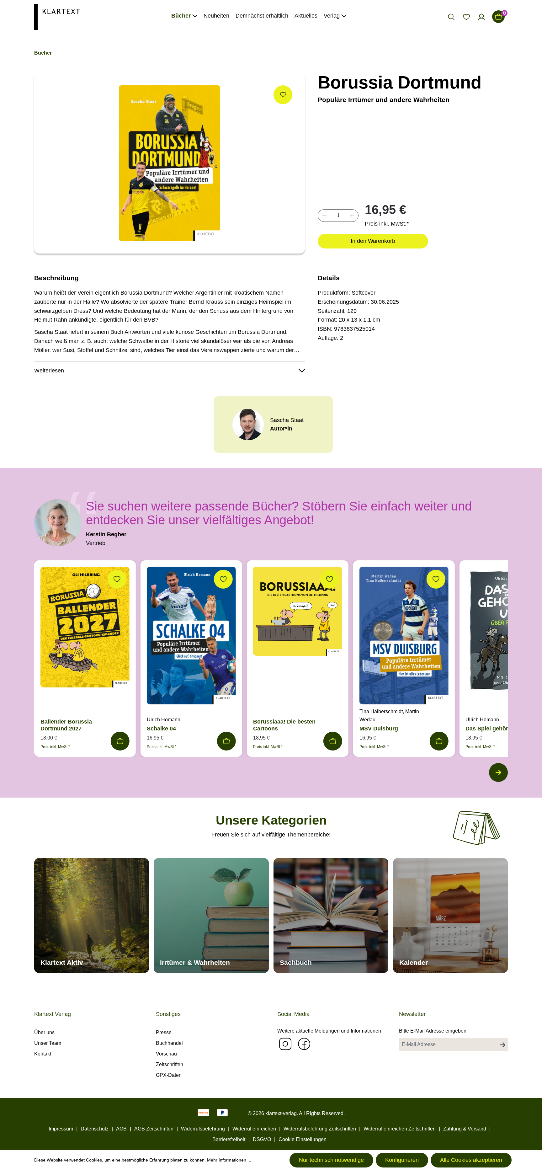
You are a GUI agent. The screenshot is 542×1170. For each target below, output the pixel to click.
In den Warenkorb (373, 241)
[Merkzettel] (466, 16)
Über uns (44, 1032)
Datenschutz (95, 1128)
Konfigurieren (402, 1160)
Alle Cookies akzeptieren (471, 1160)
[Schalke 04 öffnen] (191, 637)
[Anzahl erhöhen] (352, 215)
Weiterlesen (49, 370)
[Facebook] (304, 1044)
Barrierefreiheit (228, 1139)
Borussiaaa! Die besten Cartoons (284, 725)
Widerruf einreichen (254, 1128)
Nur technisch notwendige (331, 1160)
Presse (164, 1032)
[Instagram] (285, 1044)
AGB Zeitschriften (153, 1128)
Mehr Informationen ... (229, 1159)
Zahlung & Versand (464, 1128)
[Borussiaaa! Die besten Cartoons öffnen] (297, 613)
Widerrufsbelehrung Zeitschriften (320, 1128)
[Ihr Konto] (481, 16)
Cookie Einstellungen (303, 1139)
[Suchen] (451, 16)
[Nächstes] (498, 772)
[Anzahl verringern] (324, 215)
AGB (121, 1128)
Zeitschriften (169, 1064)
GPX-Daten (169, 1075)
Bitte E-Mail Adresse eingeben (432, 1031)
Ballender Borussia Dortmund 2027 (66, 725)
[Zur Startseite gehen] (57, 16)
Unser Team (47, 1043)
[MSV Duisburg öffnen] (404, 637)
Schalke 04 (161, 728)
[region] (169, 163)
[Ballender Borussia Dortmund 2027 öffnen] (85, 628)
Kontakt (42, 1053)
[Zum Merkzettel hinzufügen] (283, 94)
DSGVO (262, 1139)
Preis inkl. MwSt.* (387, 224)
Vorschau (166, 1053)
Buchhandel (169, 1043)
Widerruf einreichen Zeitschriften (400, 1128)
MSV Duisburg (378, 728)
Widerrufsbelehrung (203, 1128)
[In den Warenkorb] (120, 741)
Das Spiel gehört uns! (494, 728)
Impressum (61, 1128)
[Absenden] (502, 1044)
